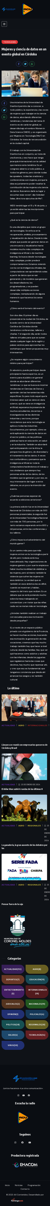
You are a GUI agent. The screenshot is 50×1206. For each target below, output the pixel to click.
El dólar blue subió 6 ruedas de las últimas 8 (22, 789)
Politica (13, 1024)
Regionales (37, 1024)
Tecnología (37, 1035)
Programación (34, 1185)
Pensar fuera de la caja (12, 904)
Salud (13, 1035)
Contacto (25, 1189)
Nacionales (37, 1004)
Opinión (12, 1014)
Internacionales (37, 992)
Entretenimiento (14, 992)
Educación (37, 979)
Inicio (7, 1185)
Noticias (19, 1185)
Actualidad (13, 969)
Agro (37, 969)
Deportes (13, 979)
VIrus (13, 1045)
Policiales (37, 1014)
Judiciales (13, 1004)
